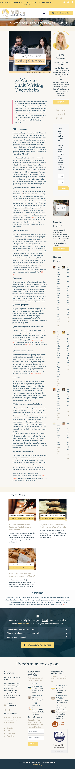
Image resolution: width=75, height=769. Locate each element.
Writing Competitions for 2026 (68, 399)
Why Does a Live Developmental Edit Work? (68, 438)
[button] (44, 13)
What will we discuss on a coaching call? (23, 633)
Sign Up (63, 188)
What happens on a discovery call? (20, 629)
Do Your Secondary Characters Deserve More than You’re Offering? (21, 575)
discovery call (23, 624)
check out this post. (37, 373)
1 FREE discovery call (36, 705)
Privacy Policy (37, 765)
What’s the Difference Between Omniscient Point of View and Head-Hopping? (58, 293)
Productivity (37, 20)
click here (28, 345)
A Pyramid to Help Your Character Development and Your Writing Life (52, 525)
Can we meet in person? (16, 637)
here (22, 194)
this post (35, 217)
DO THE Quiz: (37, 696)
